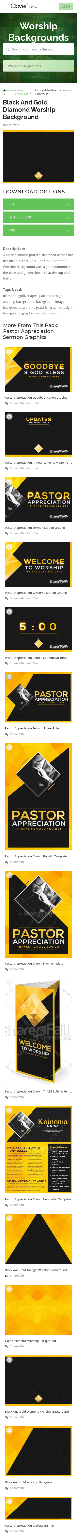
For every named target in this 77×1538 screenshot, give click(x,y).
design (57, 296)
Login (66, 6)
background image (50, 301)
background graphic (18, 313)
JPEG (12, 204)
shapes (32, 296)
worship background (19, 301)
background (12, 307)
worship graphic (35, 307)
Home (9, 90)
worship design (47, 313)
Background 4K (20, 217)
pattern (45, 296)
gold (21, 296)
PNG (12, 230)
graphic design (60, 307)
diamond (10, 296)
